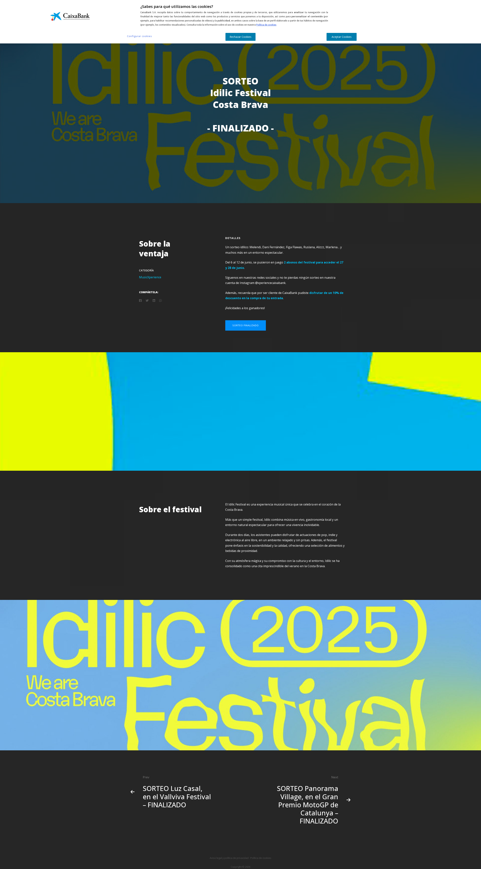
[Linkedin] (154, 300)
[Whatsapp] (160, 300)
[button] (245, 325)
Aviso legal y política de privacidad (229, 858)
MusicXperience (150, 277)
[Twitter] (147, 300)
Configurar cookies (139, 36)
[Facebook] (140, 300)
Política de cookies (266, 24)
